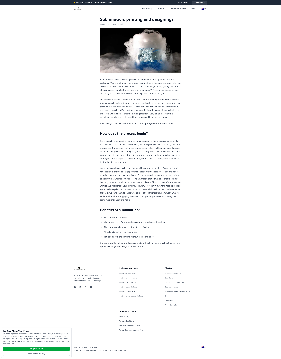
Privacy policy (124, 316)
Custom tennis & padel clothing (131, 296)
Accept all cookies (36, 349)
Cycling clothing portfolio (174, 282)
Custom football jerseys (128, 291)
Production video (171, 305)
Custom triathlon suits (127, 282)
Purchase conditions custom (129, 325)
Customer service (171, 287)
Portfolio (161, 9)
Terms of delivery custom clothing (131, 330)
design (124, 246)
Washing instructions (173, 273)
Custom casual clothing (128, 287)
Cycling (122, 24)
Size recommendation (178, 9)
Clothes (114, 24)
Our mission (169, 300)
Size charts (169, 278)
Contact (192, 9)
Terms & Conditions (126, 321)
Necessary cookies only (36, 354)
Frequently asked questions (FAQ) (177, 291)
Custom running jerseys (128, 278)
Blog (166, 296)
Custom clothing (146, 9)
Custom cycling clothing (128, 273)
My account (199, 3)
